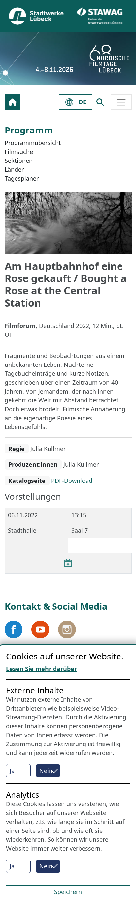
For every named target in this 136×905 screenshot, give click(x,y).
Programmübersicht (33, 143)
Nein (45, 770)
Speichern (68, 892)
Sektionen (19, 160)
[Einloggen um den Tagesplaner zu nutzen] (68, 563)
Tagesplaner (22, 178)
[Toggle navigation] (121, 102)
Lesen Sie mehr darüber (41, 669)
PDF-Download (71, 480)
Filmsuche (19, 152)
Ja (12, 770)
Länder (14, 169)
